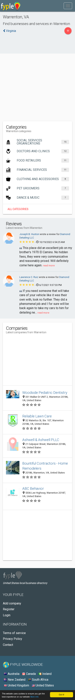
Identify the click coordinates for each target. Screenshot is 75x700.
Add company (12, 603)
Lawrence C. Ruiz (29, 277)
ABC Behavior (33, 488)
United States (44, 685)
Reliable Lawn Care (37, 416)
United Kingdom (18, 685)
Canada (30, 674)
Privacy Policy (12, 639)
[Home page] (10, 6)
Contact (8, 645)
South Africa (39, 679)
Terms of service (14, 633)
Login (6, 615)
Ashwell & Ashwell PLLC (40, 440)
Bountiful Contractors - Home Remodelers (45, 465)
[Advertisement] (37, 79)
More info (34, 696)
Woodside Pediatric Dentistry (44, 393)
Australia (13, 674)
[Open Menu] (68, 6)
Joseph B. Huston (29, 234)
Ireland (47, 674)
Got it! (61, 694)
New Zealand (16, 679)
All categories (18, 209)
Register (8, 609)
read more (49, 265)
